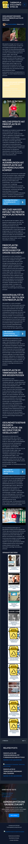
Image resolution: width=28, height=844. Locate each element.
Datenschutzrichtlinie (7, 793)
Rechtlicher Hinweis (7, 795)
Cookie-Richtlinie (6, 796)
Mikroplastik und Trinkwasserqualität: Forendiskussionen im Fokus (14, 755)
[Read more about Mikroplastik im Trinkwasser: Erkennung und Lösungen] (14, 765)
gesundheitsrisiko (17, 759)
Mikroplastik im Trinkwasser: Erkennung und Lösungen (12, 771)
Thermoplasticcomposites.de (15, 4)
